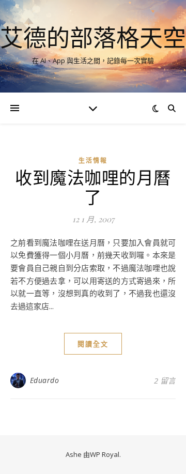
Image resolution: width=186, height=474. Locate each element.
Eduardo (44, 380)
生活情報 (93, 160)
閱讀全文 (93, 343)
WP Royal (104, 454)
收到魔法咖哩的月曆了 (93, 186)
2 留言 (165, 380)
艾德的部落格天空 (93, 37)
